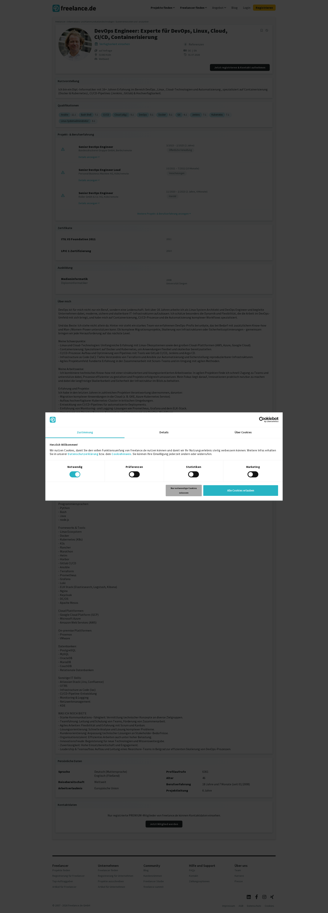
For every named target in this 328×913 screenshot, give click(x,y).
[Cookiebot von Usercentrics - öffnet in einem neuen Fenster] (261, 419)
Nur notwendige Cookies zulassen (184, 490)
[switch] (134, 475)
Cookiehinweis (121, 454)
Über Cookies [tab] (243, 432)
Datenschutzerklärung (83, 454)
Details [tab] (164, 432)
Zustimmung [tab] (85, 432)
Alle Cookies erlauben (240, 490)
